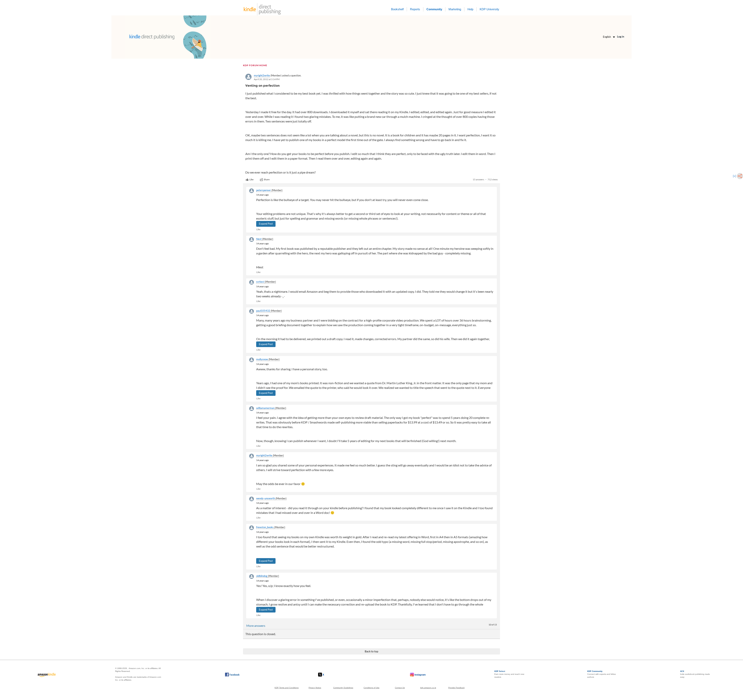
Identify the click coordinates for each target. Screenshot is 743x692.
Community (434, 9)
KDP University (489, 9)
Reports (415, 9)
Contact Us (400, 688)
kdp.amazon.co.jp (428, 688)
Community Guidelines (343, 688)
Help (470, 9)
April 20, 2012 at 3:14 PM (267, 79)
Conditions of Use (371, 688)
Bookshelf (397, 9)
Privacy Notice (315, 688)
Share (267, 179)
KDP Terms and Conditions (287, 688)
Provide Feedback (456, 688)
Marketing (455, 9)
